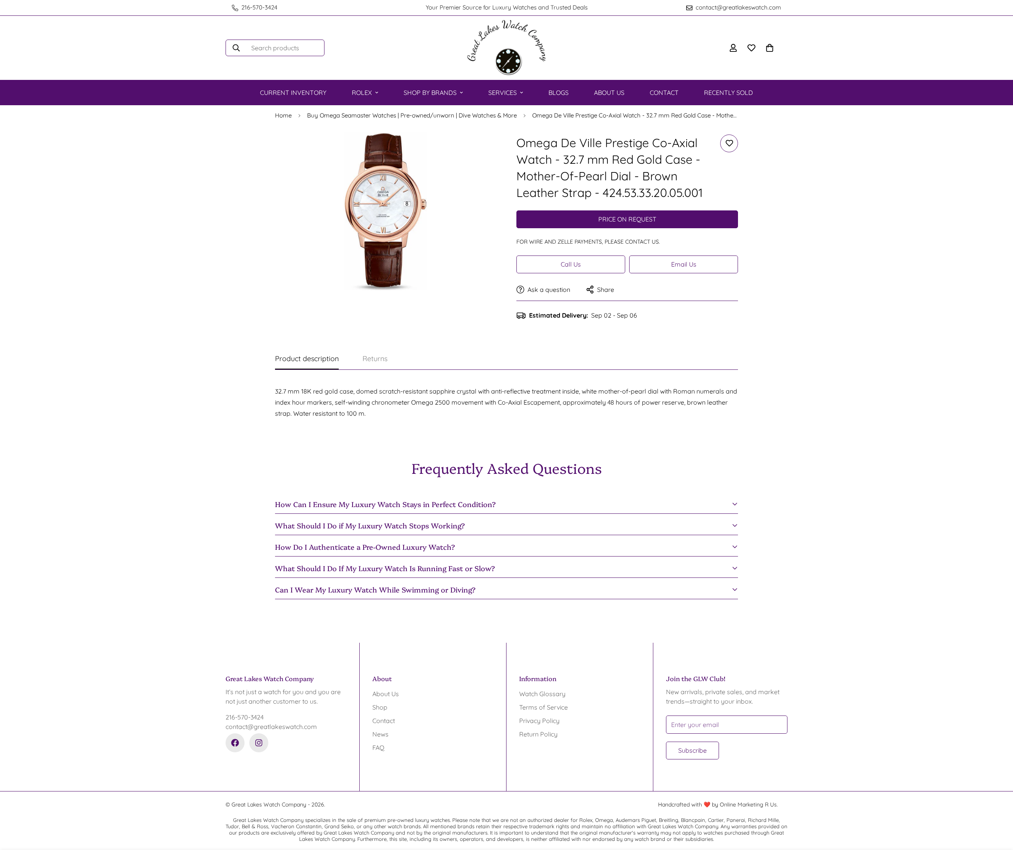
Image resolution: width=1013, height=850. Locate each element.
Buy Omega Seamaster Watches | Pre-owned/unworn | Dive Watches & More (412, 115)
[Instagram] (258, 742)
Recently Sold (728, 93)
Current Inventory (293, 93)
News (380, 734)
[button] (770, 48)
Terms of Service (543, 707)
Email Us (683, 264)
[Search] (236, 48)
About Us (609, 93)
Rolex (362, 93)
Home (283, 115)
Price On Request (627, 219)
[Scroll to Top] (997, 807)
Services (502, 93)
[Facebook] (235, 742)
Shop (379, 707)
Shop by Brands (430, 93)
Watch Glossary (542, 694)
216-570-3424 (245, 717)
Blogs (558, 93)
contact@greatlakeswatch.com (271, 727)
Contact (664, 93)
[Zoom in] (480, 149)
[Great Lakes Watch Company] (506, 48)
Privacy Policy (539, 721)
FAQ (378, 748)
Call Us (571, 264)
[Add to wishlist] (729, 143)
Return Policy (538, 734)
